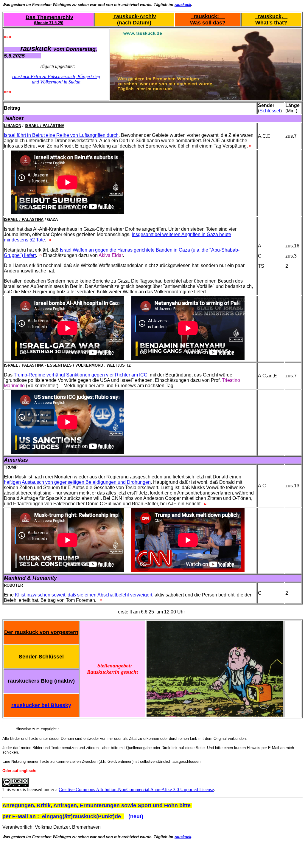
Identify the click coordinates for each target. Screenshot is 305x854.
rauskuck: (208, 16)
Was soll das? (207, 23)
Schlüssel (269, 110)
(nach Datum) (134, 23)
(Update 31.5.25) (48, 23)
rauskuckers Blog (30, 681)
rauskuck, (271, 16)
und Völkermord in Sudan (56, 81)
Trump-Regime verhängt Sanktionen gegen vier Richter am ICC (80, 374)
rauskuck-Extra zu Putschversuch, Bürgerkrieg (56, 76)
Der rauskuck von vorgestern (41, 632)
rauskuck (183, 4)
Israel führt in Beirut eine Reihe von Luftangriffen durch (61, 135)
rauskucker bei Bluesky (41, 705)
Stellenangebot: (114, 666)
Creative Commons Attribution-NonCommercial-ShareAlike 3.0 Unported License (136, 789)
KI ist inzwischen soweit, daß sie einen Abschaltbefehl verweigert (83, 594)
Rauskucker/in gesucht (112, 672)
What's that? (271, 23)
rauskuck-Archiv (134, 16)
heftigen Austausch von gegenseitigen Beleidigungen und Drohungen (77, 482)
